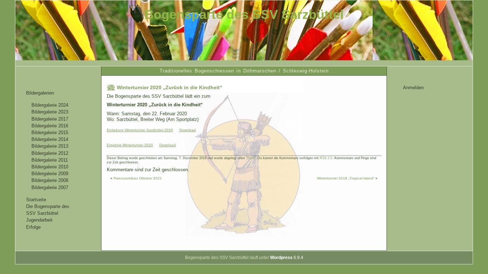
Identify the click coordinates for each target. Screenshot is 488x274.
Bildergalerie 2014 (49, 139)
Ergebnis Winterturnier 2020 (130, 145)
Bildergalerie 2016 (49, 125)
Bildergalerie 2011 (49, 160)
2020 (250, 158)
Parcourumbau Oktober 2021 (138, 178)
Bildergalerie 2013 (49, 146)
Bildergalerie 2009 (49, 173)
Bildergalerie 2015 (49, 132)
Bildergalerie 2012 (49, 153)
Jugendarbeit (39, 220)
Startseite (36, 199)
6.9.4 (286, 257)
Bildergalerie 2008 (49, 180)
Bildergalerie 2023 (49, 112)
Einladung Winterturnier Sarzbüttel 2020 (140, 130)
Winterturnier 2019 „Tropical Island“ (345, 178)
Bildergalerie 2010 (49, 166)
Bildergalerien (40, 93)
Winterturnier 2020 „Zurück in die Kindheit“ (169, 87)
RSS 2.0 (326, 158)
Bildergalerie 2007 (49, 187)
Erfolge (33, 227)
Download (187, 130)
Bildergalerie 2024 (49, 105)
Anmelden (413, 87)
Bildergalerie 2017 (49, 119)
